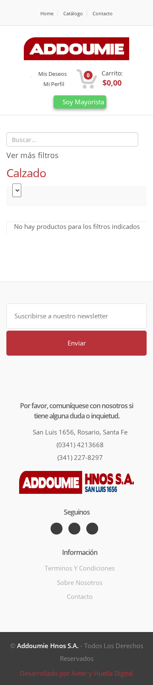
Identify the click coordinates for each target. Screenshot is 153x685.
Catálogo (73, 13)
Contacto (103, 13)
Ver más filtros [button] (32, 155)
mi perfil (53, 84)
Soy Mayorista (82, 101)
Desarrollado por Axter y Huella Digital (76, 673)
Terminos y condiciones (80, 568)
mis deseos (52, 74)
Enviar (77, 343)
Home (47, 13)
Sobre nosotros (79, 582)
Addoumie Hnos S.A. (48, 645)
